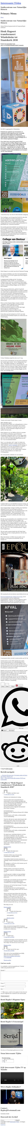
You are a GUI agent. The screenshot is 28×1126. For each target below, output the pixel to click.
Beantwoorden (7, 846)
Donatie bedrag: (6, 1058)
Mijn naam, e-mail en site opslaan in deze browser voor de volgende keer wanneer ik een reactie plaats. (14, 992)
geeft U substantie (13, 445)
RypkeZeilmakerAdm (12, 45)
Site (1, 989)
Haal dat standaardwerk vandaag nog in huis (11, 596)
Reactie (3, 970)
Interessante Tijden (11, 3)
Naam (3, 983)
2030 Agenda (9, 768)
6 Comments (20, 45)
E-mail (3, 986)
